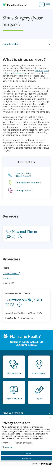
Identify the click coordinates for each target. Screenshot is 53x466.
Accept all (26, 453)
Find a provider (13, 413)
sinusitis (39, 70)
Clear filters (7, 278)
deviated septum (21, 73)
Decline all (26, 458)
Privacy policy (7, 447)
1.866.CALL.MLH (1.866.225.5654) (29, 343)
